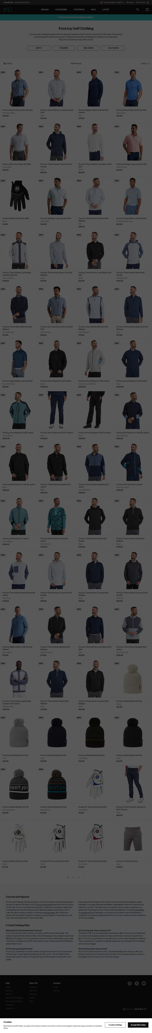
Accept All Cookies (138, 1025)
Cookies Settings (115, 1025)
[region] (76, 1025)
